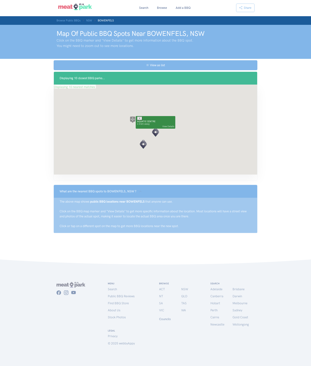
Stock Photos (117, 317)
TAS (184, 303)
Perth (214, 310)
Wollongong (241, 324)
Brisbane (239, 289)
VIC (161, 310)
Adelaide (216, 289)
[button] (155, 132)
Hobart (215, 303)
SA (161, 303)
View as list (157, 65)
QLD (184, 296)
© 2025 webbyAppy (121, 343)
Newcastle (217, 324)
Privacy (113, 336)
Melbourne (240, 303)
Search (143, 8)
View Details (168, 126)
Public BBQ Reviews (121, 296)
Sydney (237, 310)
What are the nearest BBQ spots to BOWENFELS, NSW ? (98, 191)
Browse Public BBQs (69, 20)
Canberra (216, 296)
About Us (114, 310)
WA (183, 310)
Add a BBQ (183, 8)
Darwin (237, 296)
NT (161, 296)
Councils (165, 319)
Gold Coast (240, 317)
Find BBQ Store (118, 303)
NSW (89, 20)
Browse (162, 8)
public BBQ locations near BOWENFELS (117, 201)
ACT (162, 289)
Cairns (214, 317)
